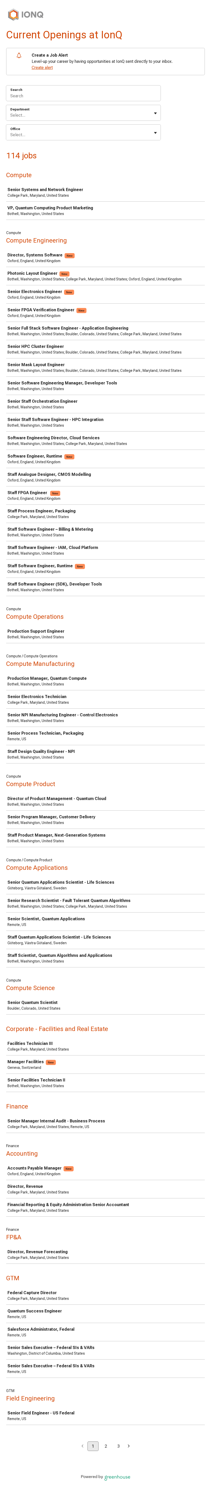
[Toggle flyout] (155, 113)
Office (15, 129)
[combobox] (10, 115)
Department (19, 109)
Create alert (42, 67)
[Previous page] (82, 1446)
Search (16, 90)
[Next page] (129, 1446)
